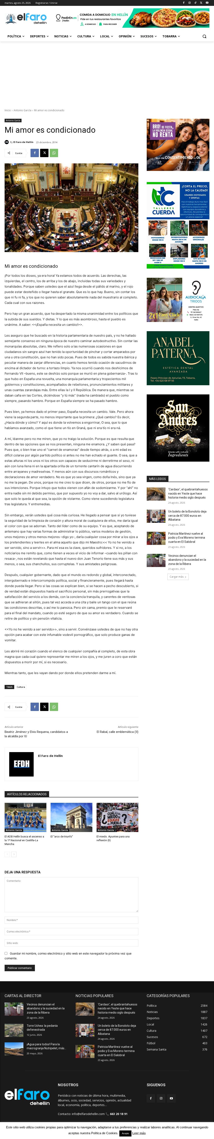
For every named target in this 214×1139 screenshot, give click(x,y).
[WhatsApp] (54, 153)
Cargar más (176, 576)
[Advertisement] (107, 72)
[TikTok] (195, 3)
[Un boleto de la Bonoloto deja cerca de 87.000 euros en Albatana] (156, 516)
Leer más (139, 1133)
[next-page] (14, 854)
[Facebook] (183, 3)
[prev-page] (7, 854)
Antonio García (22, 110)
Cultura (21, 686)
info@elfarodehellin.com (88, 1114)
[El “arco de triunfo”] (71, 817)
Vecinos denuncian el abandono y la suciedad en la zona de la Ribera (187, 560)
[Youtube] (207, 3)
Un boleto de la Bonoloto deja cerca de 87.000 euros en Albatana (187, 515)
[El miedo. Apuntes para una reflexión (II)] (117, 817)
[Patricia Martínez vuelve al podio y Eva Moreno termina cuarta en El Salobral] (156, 538)
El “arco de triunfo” (62, 836)
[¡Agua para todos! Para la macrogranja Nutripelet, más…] (14, 1049)
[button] (204, 36)
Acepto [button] (125, 1133)
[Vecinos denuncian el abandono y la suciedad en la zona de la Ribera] (156, 560)
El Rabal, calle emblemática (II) (117, 732)
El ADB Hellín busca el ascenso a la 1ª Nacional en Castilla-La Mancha (24, 840)
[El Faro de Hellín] (7, 142)
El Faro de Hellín (23, 142)
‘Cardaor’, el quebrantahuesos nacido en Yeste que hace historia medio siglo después (188, 493)
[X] (201, 3)
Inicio (8, 110)
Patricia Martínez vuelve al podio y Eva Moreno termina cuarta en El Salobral (186, 537)
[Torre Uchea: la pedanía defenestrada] (14, 1030)
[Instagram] (189, 3)
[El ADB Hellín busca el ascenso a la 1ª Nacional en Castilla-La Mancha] (25, 817)
